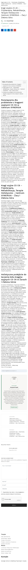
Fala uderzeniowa (5, 536)
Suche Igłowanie (13, 448)
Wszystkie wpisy (14, 407)
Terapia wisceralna (5, 540)
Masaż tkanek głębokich (7, 549)
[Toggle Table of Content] (23, 82)
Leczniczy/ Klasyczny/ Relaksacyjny (10, 547)
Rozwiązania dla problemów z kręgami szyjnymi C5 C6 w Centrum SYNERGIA (12, 85)
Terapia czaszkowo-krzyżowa (8, 542)
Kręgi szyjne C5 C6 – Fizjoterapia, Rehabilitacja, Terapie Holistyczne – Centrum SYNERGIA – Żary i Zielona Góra (14, 89)
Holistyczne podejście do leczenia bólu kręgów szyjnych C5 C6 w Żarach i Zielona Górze (13, 94)
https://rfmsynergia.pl (6, 367)
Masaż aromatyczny (6, 551)
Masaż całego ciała (6, 553)
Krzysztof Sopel (14, 387)
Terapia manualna (5, 543)
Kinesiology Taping (6, 538)
